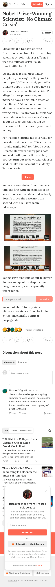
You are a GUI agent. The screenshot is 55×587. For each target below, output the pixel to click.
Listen (48, 32)
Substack (12, 580)
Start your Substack (19, 573)
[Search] (49, 431)
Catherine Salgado (19, 31)
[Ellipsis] (51, 390)
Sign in (48, 4)
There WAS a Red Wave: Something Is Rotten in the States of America (19, 472)
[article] (27, 450)
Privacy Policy (37, 557)
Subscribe (37, 4)
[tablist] (15, 362)
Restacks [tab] (22, 362)
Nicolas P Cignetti (18, 390)
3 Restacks (38, 329)
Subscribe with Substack (30, 543)
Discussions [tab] (26, 430)
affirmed (42, 57)
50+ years (22, 113)
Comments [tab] (9, 362)
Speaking (8, 48)
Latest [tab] (14, 430)
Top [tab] (6, 430)
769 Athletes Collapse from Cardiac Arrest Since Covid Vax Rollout (19, 442)
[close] (46, 490)
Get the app (42, 573)
